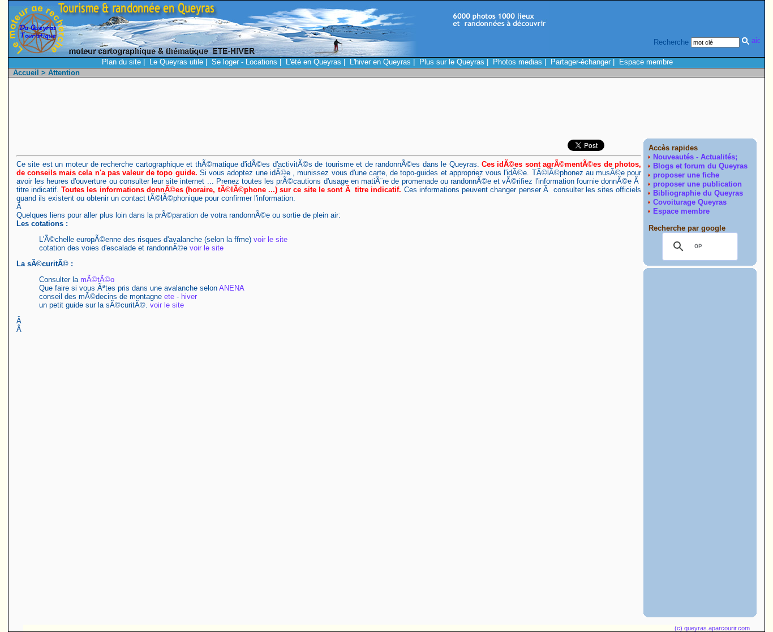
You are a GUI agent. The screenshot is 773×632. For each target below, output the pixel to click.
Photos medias (517, 62)
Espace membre (646, 62)
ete (169, 296)
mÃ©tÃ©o (97, 279)
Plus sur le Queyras (451, 62)
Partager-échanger (581, 62)
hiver (189, 296)
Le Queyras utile (176, 62)
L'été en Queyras (313, 62)
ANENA (231, 288)
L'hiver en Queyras (380, 62)
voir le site (270, 239)
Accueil (26, 72)
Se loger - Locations (244, 62)
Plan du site (121, 62)
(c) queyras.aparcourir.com (712, 628)
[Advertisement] (551, 110)
